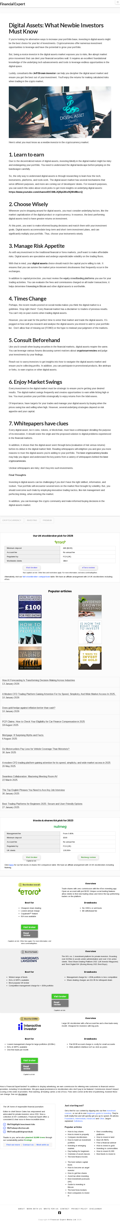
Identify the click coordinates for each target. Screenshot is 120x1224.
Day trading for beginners (78, 1151)
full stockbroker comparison (36, 577)
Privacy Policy (79, 1209)
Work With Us (34, 1209)
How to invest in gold (106, 1146)
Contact (65, 1209)
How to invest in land (105, 1137)
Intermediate (80, 1118)
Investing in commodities (107, 1148)
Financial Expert (12, 4)
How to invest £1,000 (105, 1151)
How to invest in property (78, 1134)
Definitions (78, 1121)
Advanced (90, 1118)
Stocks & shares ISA (45, 820)
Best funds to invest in (106, 1154)
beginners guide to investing (99, 1113)
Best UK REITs (103, 1140)
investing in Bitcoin (37, 286)
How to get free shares (77, 1173)
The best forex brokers (77, 1190)
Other (102, 1118)
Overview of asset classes (79, 1154)
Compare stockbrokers (77, 1137)
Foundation (69, 1118)
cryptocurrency (11, 520)
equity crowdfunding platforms (78, 278)
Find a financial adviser (106, 1143)
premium (47, 520)
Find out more (13, 1145)
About (21, 1209)
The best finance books (78, 1157)
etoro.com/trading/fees (89, 573)
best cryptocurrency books (94, 453)
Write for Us (51, 1209)
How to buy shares (76, 1131)
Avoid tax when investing (78, 1176)
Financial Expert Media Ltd (63, 1219)
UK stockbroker (47, 535)
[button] (117, 2)
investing (32, 520)
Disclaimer (96, 1209)
